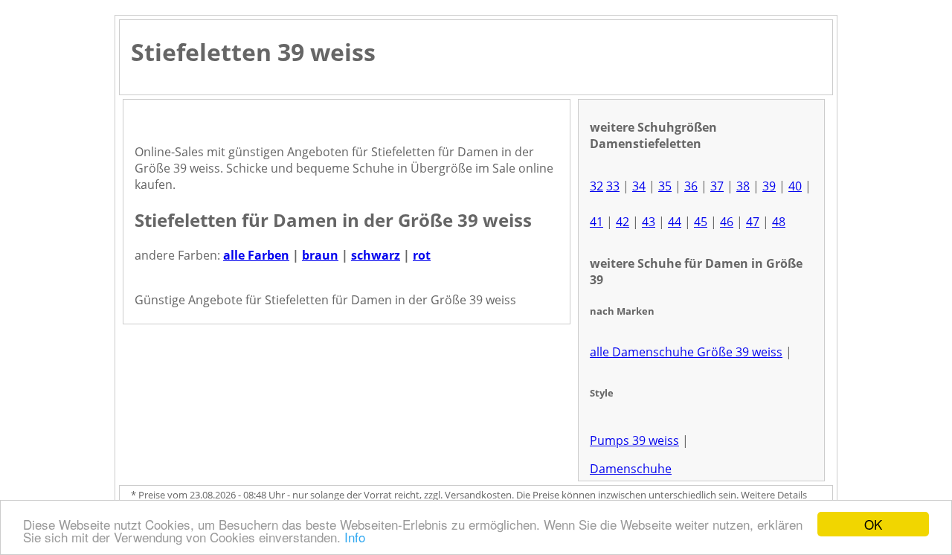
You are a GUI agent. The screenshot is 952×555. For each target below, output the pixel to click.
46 (726, 222)
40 (795, 186)
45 (700, 222)
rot (422, 255)
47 (752, 222)
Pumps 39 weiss (634, 440)
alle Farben (256, 255)
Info (354, 536)
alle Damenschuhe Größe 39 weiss (686, 352)
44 (674, 222)
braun (320, 255)
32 (596, 186)
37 (717, 186)
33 (613, 186)
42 (622, 222)
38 (743, 186)
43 (648, 222)
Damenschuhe (631, 469)
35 (665, 186)
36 (691, 186)
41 (596, 222)
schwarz (375, 255)
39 (769, 186)
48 (778, 222)
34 (639, 186)
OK (873, 524)
